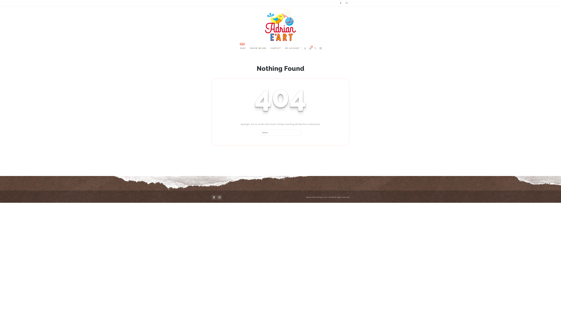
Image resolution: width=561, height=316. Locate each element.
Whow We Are (258, 48)
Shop (243, 48)
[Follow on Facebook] (341, 3)
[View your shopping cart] (310, 48)
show (320, 48)
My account (292, 48)
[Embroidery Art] (280, 25)
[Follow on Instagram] (346, 3)
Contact (276, 48)
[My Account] (305, 48)
